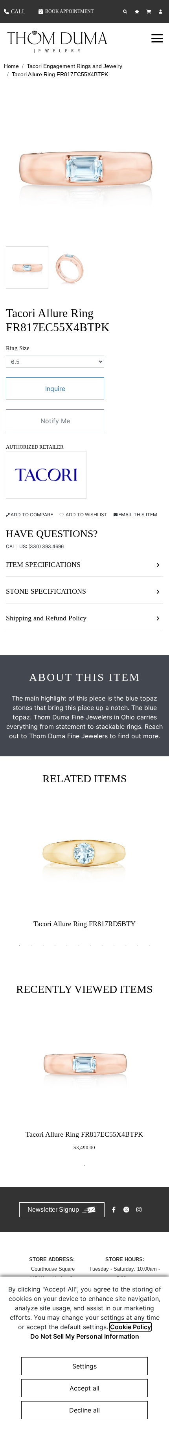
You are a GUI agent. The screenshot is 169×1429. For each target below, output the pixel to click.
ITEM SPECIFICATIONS (43, 565)
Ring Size (17, 348)
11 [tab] (137, 945)
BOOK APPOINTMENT (69, 11)
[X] (127, 1210)
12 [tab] (149, 945)
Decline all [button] (84, 1410)
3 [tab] (43, 945)
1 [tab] (20, 945)
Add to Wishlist (85, 514)
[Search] (126, 11)
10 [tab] (126, 945)
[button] (157, 38)
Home (11, 66)
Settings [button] (84, 1366)
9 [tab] (114, 945)
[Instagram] (140, 1210)
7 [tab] (90, 945)
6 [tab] (79, 945)
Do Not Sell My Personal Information (84, 1336)
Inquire (55, 389)
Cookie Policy (130, 1327)
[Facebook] (115, 1210)
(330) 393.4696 (46, 546)
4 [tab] (55, 945)
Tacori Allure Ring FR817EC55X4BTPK (60, 74)
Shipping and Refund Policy (46, 618)
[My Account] (161, 11)
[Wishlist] (137, 11)
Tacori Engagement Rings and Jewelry (74, 66)
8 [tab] (102, 945)
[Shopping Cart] (149, 11)
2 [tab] (31, 945)
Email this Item (137, 514)
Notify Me (55, 421)
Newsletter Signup (53, 1209)
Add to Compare (32, 514)
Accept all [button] (84, 1388)
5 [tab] (67, 945)
